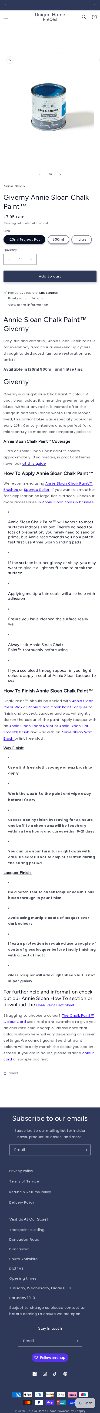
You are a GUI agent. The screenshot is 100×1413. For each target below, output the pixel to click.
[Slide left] (40, 174)
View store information (28, 305)
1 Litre (82, 239)
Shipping (9, 223)
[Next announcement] (95, 5)
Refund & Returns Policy (30, 1192)
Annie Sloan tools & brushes (68, 502)
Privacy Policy (21, 1171)
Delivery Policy (21, 1202)
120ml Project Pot (24, 239)
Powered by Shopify (71, 1411)
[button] (6, 17)
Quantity (10, 250)
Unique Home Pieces (42, 1411)
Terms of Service (24, 1181)
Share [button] (14, 1073)
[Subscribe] (85, 1150)
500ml (58, 239)
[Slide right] (60, 174)
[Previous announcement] (5, 5)
